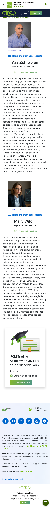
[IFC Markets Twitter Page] (21, 421)
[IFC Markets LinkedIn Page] (29, 421)
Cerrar (25, 502)
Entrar (25, 13)
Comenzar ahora (21, 382)
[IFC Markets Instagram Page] (13, 421)
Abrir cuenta (36, 13)
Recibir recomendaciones (25, 72)
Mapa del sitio (26, 471)
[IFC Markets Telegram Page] (45, 421)
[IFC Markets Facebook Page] (5, 421)
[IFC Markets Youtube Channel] (37, 421)
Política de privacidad (12, 479)
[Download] (46, 5)
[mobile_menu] (46, 13)
